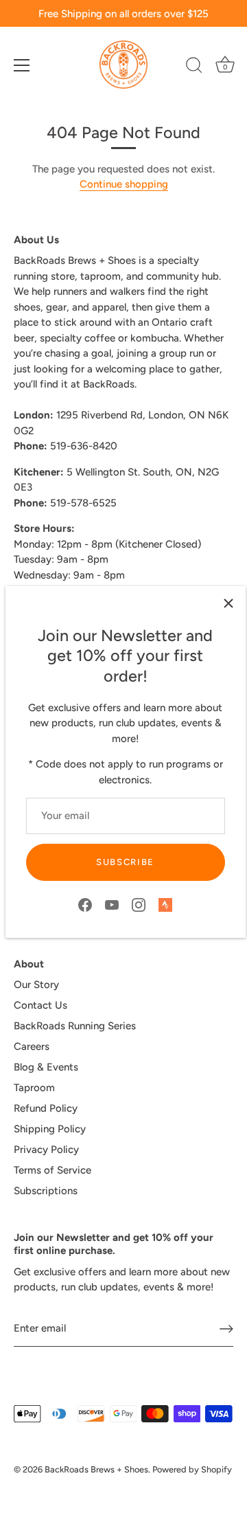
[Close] (228, 603)
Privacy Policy (46, 1149)
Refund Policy (46, 1108)
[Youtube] (112, 904)
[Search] (194, 67)
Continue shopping (124, 184)
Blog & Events (46, 1067)
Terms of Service (52, 1170)
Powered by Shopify (192, 1469)
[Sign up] (226, 1329)
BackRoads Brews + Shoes (96, 1469)
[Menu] (22, 65)
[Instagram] (138, 904)
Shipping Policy (50, 1129)
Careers (31, 1046)
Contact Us (40, 1005)
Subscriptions (46, 1191)
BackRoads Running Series (75, 1026)
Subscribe (125, 862)
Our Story (36, 984)
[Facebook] (85, 904)
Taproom (34, 1088)
